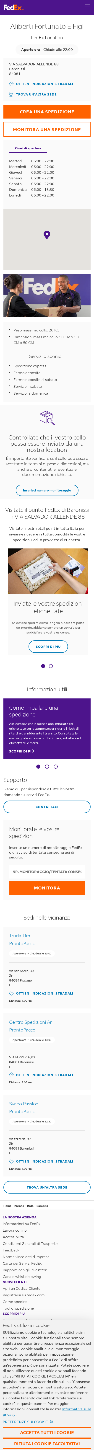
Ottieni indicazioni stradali (41, 84)
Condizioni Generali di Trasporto (30, 1243)
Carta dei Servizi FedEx (22, 1263)
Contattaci (30, 805)
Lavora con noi (15, 1230)
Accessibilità (13, 1236)
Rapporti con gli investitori (25, 1269)
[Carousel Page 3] (56, 767)
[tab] (43, 666)
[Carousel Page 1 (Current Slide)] (38, 767)
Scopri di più (21, 751)
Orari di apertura (28, 148)
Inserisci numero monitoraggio (47, 490)
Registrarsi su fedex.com (24, 1294)
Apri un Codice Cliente (21, 1288)
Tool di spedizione (18, 1308)
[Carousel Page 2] (47, 767)
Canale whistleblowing (22, 1276)
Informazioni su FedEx (21, 1223)
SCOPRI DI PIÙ (45, 644)
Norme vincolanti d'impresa (26, 1256)
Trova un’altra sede (36, 94)
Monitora (47, 888)
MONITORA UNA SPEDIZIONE (42, 127)
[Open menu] (87, 7)
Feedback (11, 1250)
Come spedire (15, 1301)
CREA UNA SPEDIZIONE (38, 109)
